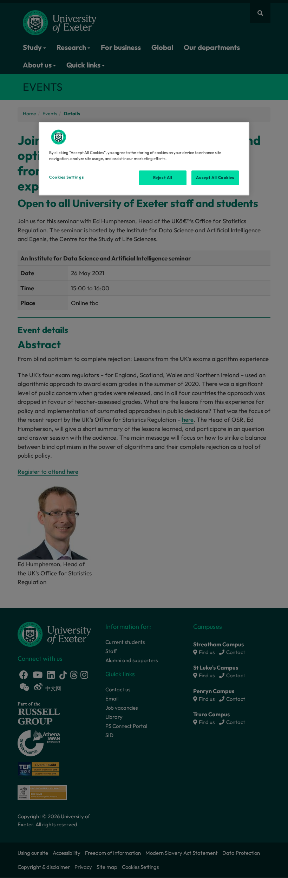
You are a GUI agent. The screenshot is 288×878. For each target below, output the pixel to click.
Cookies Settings (66, 177)
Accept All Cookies (215, 177)
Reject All (162, 177)
